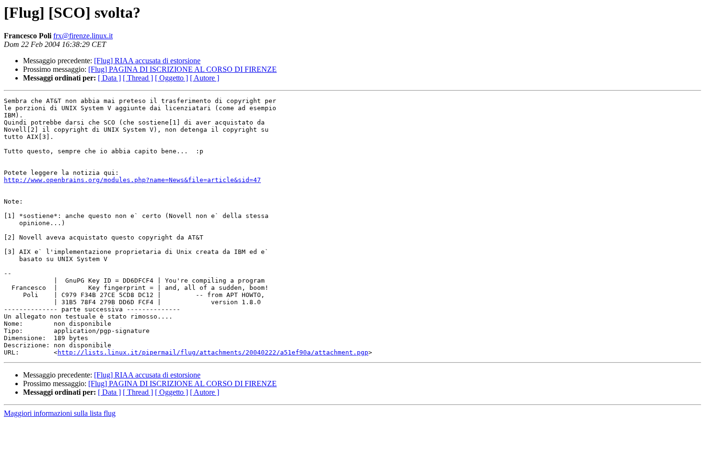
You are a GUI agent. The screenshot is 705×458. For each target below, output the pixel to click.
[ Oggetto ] (171, 78)
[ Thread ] (138, 78)
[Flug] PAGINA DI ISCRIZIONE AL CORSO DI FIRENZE (182, 69)
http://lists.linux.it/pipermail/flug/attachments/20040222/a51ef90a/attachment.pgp (213, 352)
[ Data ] (109, 78)
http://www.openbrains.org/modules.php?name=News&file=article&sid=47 (132, 179)
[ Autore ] (204, 78)
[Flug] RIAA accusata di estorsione (147, 61)
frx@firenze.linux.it (83, 36)
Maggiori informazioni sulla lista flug (60, 413)
